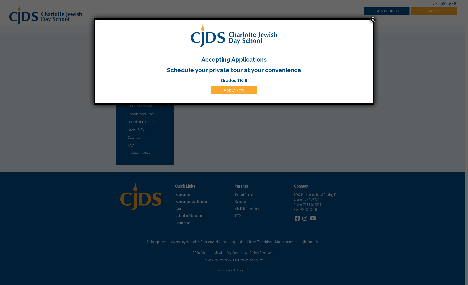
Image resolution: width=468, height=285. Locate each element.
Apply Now (234, 90)
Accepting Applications (234, 59)
